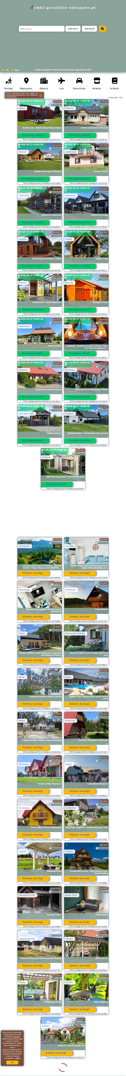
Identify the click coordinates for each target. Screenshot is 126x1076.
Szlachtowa (70, 152)
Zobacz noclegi (33, 573)
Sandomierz (71, 808)
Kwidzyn (22, 152)
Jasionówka (24, 326)
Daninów (69, 413)
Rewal (68, 677)
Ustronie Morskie (27, 938)
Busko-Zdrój (71, 895)
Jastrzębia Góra (26, 413)
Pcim (67, 326)
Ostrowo (69, 546)
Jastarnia (46, 457)
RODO (18, 1058)
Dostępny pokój (32, 135)
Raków (22, 633)
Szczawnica (24, 546)
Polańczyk (70, 720)
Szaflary (69, 851)
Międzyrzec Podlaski (75, 633)
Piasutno (69, 108)
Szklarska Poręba (27, 895)
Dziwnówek (24, 589)
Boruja (22, 677)
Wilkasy (22, 982)
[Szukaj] (102, 29)
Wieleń (22, 720)
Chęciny (22, 239)
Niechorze (23, 764)
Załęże (22, 108)
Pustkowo (70, 370)
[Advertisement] (63, 514)
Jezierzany (24, 195)
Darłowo (22, 282)
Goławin (22, 1026)
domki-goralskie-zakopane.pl (63, 7)
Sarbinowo (70, 195)
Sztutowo (23, 370)
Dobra (21, 1069)
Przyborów (70, 589)
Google (16, 1037)
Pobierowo (70, 1069)
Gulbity (68, 239)
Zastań (68, 764)
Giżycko (22, 851)
